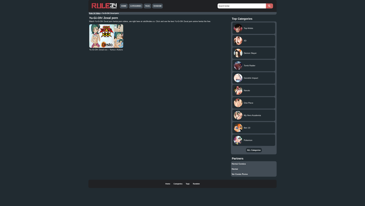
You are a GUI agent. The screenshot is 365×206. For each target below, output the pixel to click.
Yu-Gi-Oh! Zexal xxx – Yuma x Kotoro (106, 49)
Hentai (235, 169)
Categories (135, 6)
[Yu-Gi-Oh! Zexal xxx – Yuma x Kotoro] (106, 36)
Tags (147, 6)
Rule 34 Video (94, 13)
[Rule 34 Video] (104, 8)
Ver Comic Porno (240, 174)
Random (157, 6)
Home (123, 6)
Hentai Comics (239, 164)
